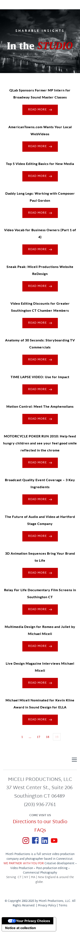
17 (38, 737)
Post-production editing (51, 868)
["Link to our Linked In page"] (44, 840)
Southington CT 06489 (40, 796)
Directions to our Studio (40, 821)
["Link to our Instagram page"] (26, 840)
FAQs (40, 830)
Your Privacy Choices (33, 921)
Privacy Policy (47, 905)
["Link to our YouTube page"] (54, 840)
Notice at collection (20, 928)
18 (47, 737)
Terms (63, 905)
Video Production (21, 868)
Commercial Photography (40, 872)
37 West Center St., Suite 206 (40, 787)
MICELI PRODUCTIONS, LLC (40, 779)
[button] (74, 759)
